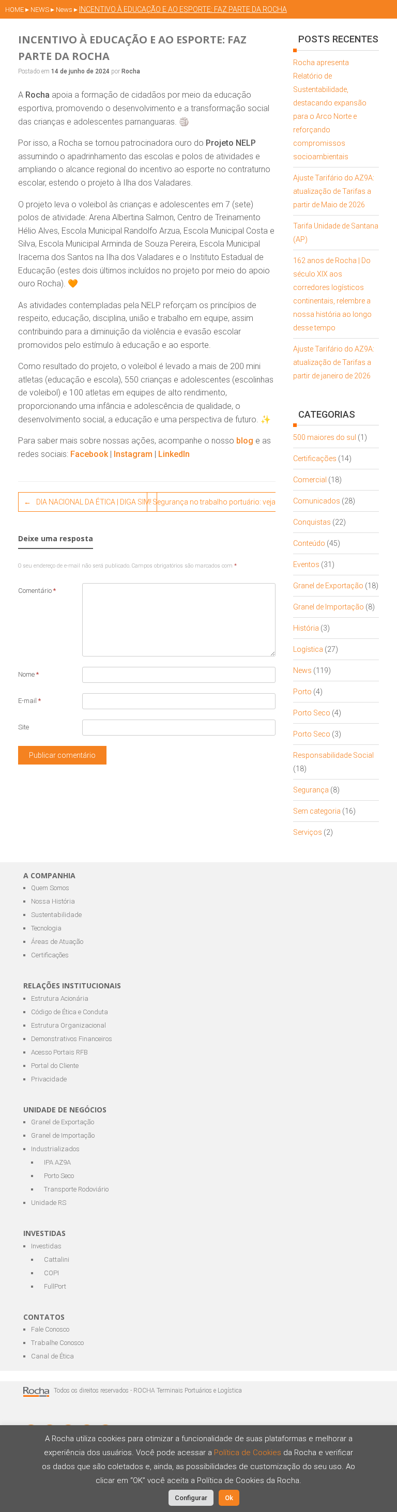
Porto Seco (311, 713)
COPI (51, 1273)
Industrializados (55, 1149)
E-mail (29, 701)
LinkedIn (174, 454)
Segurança (311, 790)
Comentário (37, 590)
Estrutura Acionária (59, 998)
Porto (302, 692)
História (306, 628)
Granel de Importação (328, 607)
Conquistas (312, 522)
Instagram (133, 454)
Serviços (307, 832)
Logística (308, 649)
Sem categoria (317, 811)
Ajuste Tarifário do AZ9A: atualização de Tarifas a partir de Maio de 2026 (333, 191)
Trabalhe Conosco (57, 1343)
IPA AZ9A (57, 1162)
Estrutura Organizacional (68, 1025)
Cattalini (56, 1259)
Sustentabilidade (56, 915)
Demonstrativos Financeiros (71, 1039)
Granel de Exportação (328, 586)
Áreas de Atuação (57, 941)
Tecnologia (46, 928)
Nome (28, 674)
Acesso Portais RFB (59, 1052)
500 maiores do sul (324, 437)
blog (244, 441)
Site (23, 727)
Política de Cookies (248, 1452)
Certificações (315, 458)
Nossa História (53, 901)
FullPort (55, 1286)
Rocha (130, 71)
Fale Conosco (50, 1329)
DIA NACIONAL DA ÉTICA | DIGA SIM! (87, 502)
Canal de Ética (52, 1356)
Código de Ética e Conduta (69, 1012)
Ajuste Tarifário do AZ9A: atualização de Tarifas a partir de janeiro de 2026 (333, 362)
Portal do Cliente (55, 1066)
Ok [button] (229, 1498)
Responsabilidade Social (333, 755)
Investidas (46, 1246)
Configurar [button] (191, 1498)
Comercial (310, 480)
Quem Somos (50, 888)
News (302, 670)
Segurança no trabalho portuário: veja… (222, 502)
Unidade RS (48, 1202)
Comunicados (316, 501)
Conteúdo (309, 543)
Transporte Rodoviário (76, 1189)
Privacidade (49, 1079)
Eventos (306, 564)
